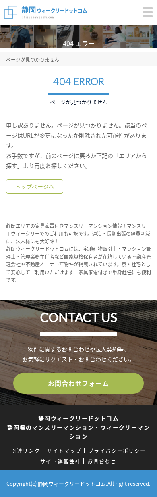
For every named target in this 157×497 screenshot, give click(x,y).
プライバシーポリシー (117, 450)
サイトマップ (64, 450)
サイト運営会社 (60, 461)
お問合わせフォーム (78, 383)
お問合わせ (101, 461)
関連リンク (25, 450)
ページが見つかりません (32, 59)
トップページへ (34, 186)
